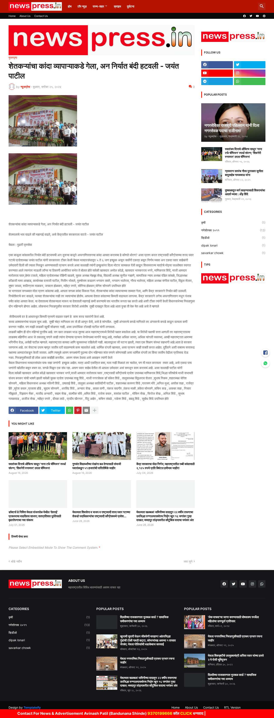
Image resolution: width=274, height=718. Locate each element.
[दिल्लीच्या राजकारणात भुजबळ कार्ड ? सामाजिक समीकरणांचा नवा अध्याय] (106, 622)
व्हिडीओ (233, 237)
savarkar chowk (233, 253)
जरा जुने (188, 561)
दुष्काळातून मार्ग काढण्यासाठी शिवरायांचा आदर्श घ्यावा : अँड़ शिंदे (245, 192)
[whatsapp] (250, 81)
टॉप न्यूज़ (82, 6)
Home (12, 16)
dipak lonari (233, 245)
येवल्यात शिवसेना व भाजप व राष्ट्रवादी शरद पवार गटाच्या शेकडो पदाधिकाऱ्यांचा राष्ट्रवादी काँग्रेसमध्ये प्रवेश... (101, 514)
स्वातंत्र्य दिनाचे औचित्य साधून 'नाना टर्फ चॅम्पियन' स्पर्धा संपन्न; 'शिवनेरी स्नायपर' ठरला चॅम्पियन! (37, 466)
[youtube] (257, 16)
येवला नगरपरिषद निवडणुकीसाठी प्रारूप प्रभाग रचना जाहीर (147, 660)
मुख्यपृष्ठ (13, 57)
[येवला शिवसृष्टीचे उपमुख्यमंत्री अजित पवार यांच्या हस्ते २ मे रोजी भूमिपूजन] (194, 661)
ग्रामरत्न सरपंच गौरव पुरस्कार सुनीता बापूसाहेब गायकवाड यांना (244, 173)
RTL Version (232, 707)
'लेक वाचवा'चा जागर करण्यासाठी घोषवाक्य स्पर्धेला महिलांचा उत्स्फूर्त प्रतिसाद (233, 619)
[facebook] (244, 16)
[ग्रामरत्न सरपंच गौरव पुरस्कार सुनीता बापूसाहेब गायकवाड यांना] (211, 176)
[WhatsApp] (69, 410)
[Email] (86, 410)
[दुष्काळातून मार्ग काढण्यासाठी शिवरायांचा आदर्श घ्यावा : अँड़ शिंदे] (211, 195)
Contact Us (41, 16)
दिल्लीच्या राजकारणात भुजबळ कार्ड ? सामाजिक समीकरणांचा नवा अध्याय (144, 619)
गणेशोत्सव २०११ (233, 230)
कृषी (233, 222)
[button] (261, 6)
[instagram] (250, 73)
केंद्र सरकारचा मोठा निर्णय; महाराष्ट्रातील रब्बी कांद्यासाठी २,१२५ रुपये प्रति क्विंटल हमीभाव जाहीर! (165, 466)
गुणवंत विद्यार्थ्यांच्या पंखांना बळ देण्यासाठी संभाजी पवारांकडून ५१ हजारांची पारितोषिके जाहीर (96, 466)
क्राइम (117, 6)
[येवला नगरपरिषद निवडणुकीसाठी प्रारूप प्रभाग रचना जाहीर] (106, 664)
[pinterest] (264, 16)
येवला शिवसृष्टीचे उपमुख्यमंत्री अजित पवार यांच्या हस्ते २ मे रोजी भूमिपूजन (236, 657)
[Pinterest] (78, 410)
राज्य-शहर (98, 6)
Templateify (32, 707)
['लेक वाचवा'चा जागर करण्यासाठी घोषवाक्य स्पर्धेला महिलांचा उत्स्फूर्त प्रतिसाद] (194, 622)
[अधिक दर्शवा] (94, 410)
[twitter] (251, 16)
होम (69, 6)
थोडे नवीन (16, 561)
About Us (24, 16)
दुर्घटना (130, 6)
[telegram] (217, 81)
